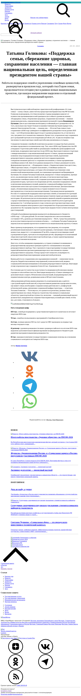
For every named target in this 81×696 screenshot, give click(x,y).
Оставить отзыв (6, 691)
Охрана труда (9, 583)
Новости (8, 578)
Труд (6, 589)
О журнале (8, 605)
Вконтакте (59, 420)
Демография (9, 580)
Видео (7, 612)
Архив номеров (10, 607)
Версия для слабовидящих (39, 17)
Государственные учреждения (15, 598)
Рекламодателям (10, 608)
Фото (6, 610)
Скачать (3, 633)
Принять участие (6, 569)
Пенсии (7, 585)
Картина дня (9, 576)
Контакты (8, 614)
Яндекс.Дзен (51, 420)
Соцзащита (40, 46)
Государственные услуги (13, 596)
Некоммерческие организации (15, 600)
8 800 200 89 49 (22, 685)
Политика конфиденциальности (11, 694)
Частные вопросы (11, 602)
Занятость (8, 582)
